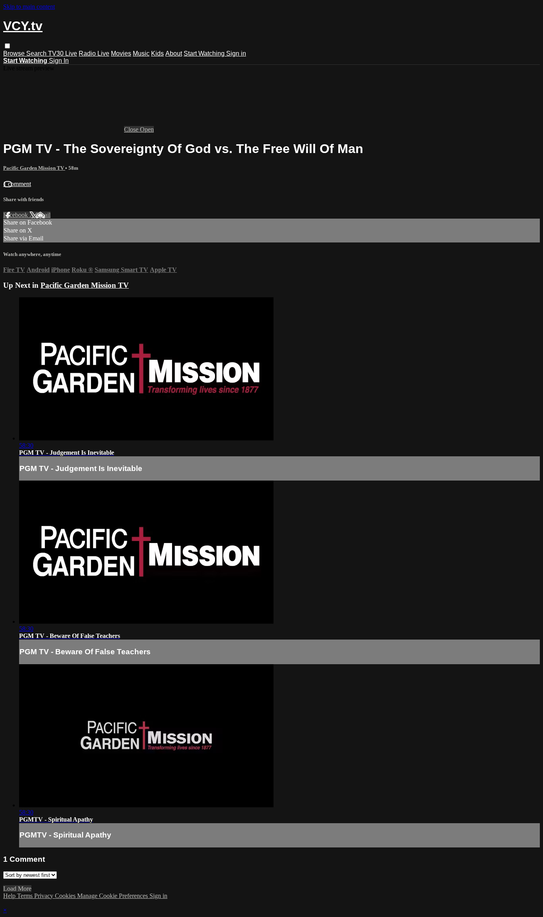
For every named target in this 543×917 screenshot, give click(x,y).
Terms (25, 895)
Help (10, 895)
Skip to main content (29, 6)
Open (147, 129)
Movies (121, 53)
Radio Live (94, 53)
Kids (157, 53)
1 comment (17, 183)
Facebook (16, 214)
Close (132, 129)
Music (141, 53)
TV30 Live (62, 53)
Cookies (66, 895)
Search (37, 53)
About (173, 53)
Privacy (44, 895)
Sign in (236, 53)
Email (43, 214)
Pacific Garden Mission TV (34, 168)
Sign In (59, 60)
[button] (7, 45)
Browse (14, 53)
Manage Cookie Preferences (113, 895)
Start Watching (205, 53)
